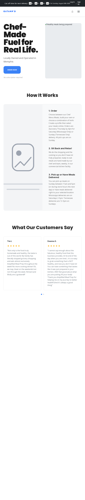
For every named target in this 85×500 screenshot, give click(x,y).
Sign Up (79, 3)
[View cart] (72, 11)
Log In (72, 2)
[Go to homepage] (10, 12)
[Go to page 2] (43, 294)
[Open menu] (78, 11)
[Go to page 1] (41, 294)
